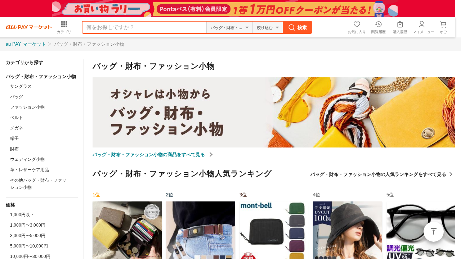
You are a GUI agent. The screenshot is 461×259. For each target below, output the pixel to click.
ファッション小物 (27, 107)
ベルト (16, 117)
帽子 (14, 138)
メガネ (16, 128)
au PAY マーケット (26, 44)
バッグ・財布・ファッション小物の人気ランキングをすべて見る (378, 174)
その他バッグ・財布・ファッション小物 (38, 184)
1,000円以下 (22, 214)
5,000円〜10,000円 (29, 246)
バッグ (16, 96)
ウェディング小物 (27, 159)
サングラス (21, 86)
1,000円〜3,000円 (27, 225)
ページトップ (434, 232)
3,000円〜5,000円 (27, 235)
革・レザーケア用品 (29, 169)
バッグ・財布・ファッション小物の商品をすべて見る (149, 154)
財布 (14, 148)
